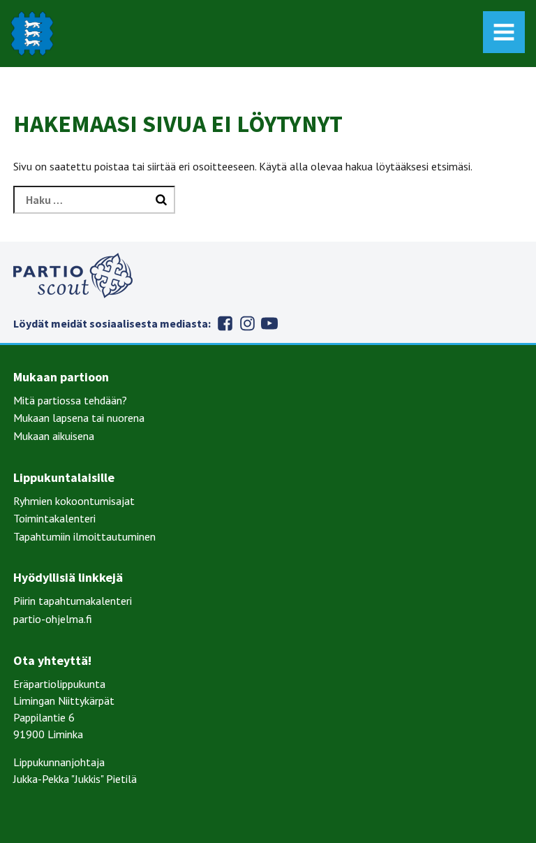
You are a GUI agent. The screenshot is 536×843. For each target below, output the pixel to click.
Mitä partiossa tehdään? (70, 400)
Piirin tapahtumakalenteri (72, 601)
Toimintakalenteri (54, 518)
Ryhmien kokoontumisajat (74, 501)
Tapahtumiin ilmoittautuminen (84, 536)
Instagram (247, 323)
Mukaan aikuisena (53, 436)
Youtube (269, 323)
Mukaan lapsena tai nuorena (78, 418)
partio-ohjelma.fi (52, 619)
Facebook (224, 323)
